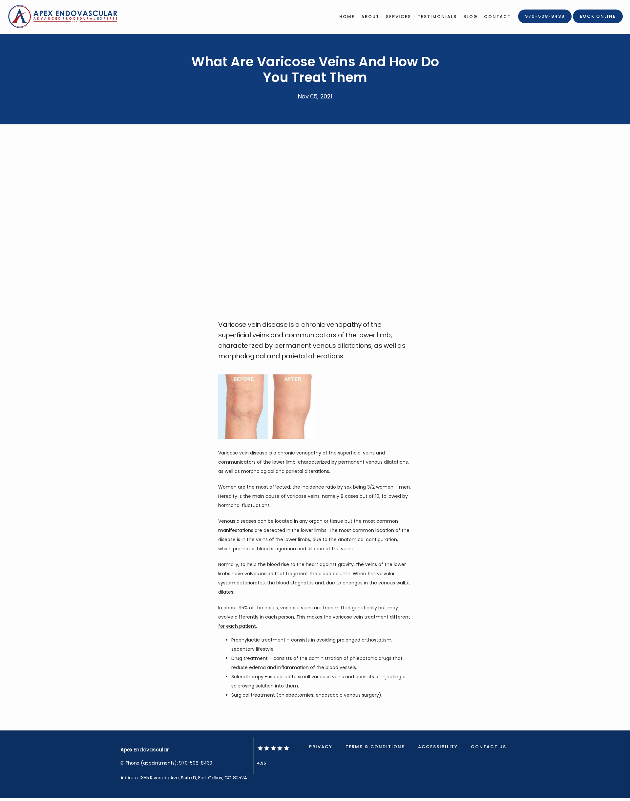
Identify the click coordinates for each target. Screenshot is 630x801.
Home (347, 16)
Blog (470, 16)
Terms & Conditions (375, 747)
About (370, 16)
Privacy (320, 747)
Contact (497, 16)
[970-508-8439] (544, 22)
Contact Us (488, 747)
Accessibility (438, 747)
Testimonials (437, 16)
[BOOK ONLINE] (597, 22)
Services (398, 16)
